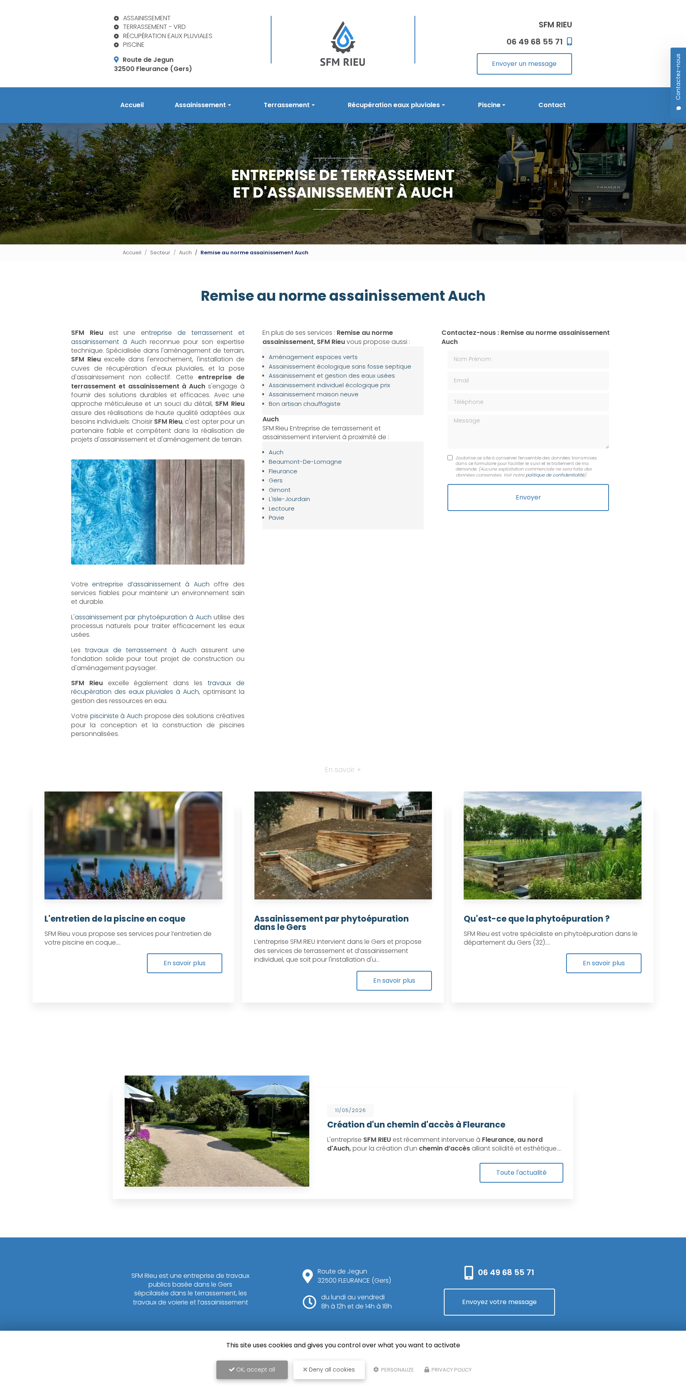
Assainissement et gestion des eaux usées (332, 376)
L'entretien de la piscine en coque (114, 918)
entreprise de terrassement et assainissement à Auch (158, 337)
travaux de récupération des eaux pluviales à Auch (158, 687)
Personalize (397, 1370)
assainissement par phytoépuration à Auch (143, 617)
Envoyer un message (524, 63)
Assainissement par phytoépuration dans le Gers (331, 923)
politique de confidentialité (555, 475)
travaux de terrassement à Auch (141, 650)
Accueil (132, 105)
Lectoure (282, 509)
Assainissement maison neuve (313, 394)
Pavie (276, 518)
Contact (552, 105)
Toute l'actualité (521, 1172)
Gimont (280, 490)
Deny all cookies (331, 1370)
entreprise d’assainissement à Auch (150, 584)
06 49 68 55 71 (506, 1272)
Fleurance (283, 471)
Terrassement (287, 105)
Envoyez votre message (499, 1301)
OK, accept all (255, 1370)
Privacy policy (451, 1370)
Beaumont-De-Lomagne (305, 462)
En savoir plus (185, 963)
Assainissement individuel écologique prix (329, 385)
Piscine (489, 105)
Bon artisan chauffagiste (305, 404)
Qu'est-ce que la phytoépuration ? (537, 918)
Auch (185, 252)
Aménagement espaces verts (313, 357)
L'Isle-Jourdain (289, 499)
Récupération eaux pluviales (394, 105)
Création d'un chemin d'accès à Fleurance (416, 1124)
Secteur (160, 252)
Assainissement (200, 105)
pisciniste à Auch (116, 715)
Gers (276, 480)
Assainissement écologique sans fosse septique (340, 367)
